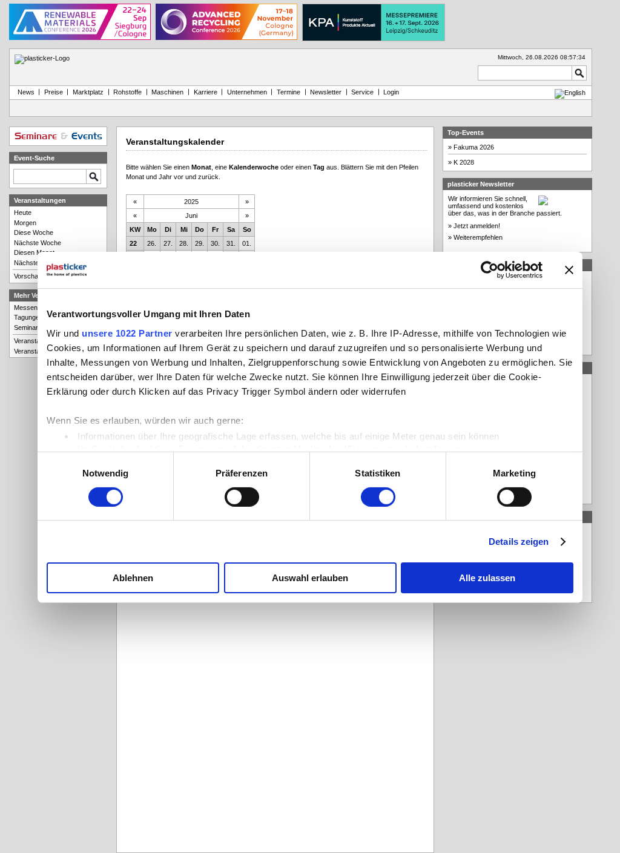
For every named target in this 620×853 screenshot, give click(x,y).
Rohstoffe (127, 92)
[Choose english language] (570, 92)
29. (199, 243)
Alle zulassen (487, 578)
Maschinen (167, 92)
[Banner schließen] (569, 270)
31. (231, 243)
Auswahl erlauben (310, 578)
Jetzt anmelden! (476, 225)
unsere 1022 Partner (127, 333)
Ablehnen (133, 578)
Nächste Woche (37, 242)
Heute (22, 212)
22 (133, 243)
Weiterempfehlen (478, 237)
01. (246, 243)
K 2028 (463, 162)
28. (183, 243)
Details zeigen (519, 541)
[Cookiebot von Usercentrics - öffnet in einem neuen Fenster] (489, 270)
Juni (191, 215)
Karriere (205, 92)
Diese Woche (33, 232)
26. (151, 243)
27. (168, 243)
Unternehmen (247, 92)
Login (391, 92)
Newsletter (325, 92)
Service (362, 92)
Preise (53, 92)
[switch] (242, 497)
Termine (288, 92)
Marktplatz (88, 92)
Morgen (25, 222)
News (24, 92)
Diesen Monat (34, 252)
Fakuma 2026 (473, 147)
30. (215, 243)
